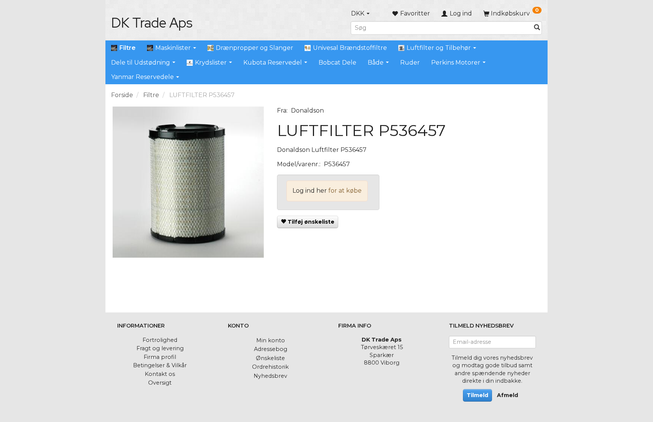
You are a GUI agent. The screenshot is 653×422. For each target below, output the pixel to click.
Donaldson (307, 110)
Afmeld (507, 395)
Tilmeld (477, 395)
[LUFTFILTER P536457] (188, 182)
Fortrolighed (159, 340)
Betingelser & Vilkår (160, 365)
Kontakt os (160, 374)
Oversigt (160, 382)
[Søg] (537, 27)
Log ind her (309, 190)
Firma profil (160, 357)
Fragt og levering (160, 348)
